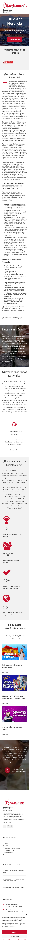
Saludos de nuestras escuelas (12, 848)
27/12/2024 (5, 703)
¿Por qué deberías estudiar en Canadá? (13, 887)
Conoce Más (13, 450)
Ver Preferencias (14, 936)
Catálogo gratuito (14, 40)
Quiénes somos (9, 852)
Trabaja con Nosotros (10, 850)
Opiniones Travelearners (11, 845)
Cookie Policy (4, 939)
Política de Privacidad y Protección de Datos (17, 939)
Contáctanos (8, 855)
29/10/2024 (5, 734)
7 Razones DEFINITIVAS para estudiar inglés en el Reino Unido (13, 879)
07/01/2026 (5, 672)
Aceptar (14, 932)
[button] (26, 914)
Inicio (6, 843)
